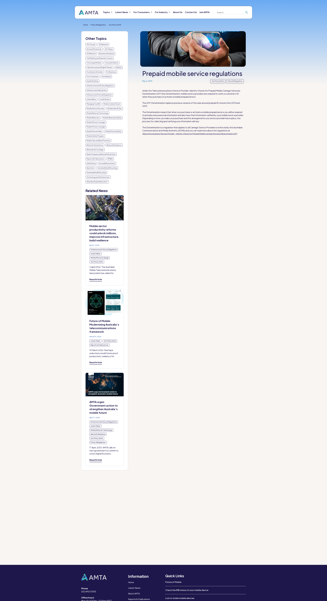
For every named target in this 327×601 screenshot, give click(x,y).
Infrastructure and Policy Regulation (100, 86)
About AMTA (134, 593)
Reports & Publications (95, 159)
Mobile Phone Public (94, 131)
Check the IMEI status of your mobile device (186, 590)
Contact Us (191, 12)
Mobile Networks (93, 118)
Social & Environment (107, 163)
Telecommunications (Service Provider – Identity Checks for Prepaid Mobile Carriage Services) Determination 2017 (189, 133)
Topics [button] (106, 12)
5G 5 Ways (109, 49)
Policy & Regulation (98, 25)
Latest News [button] (121, 12)
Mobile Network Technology (97, 113)
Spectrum (90, 168)
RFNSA (110, 159)
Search (246, 12)
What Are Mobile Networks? (97, 182)
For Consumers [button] (141, 12)
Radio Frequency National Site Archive (101, 154)
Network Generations (95, 145)
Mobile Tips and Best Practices (98, 141)
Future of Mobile (173, 582)
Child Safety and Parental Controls (100, 58)
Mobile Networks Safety (112, 118)
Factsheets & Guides (95, 72)
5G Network (91, 54)
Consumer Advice (111, 63)
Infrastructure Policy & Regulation (99, 95)
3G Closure (91, 44)
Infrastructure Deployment (97, 90)
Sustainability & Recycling (107, 168)
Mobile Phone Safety (113, 131)
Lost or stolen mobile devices (179, 598)
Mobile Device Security (95, 108)
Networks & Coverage (95, 150)
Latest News (91, 99)
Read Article (95, 279)
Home (85, 25)
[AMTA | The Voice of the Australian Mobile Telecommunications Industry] (88, 12)
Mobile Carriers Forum (111, 104)
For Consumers (92, 76)
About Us (177, 12)
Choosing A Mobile (94, 63)
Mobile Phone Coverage (96, 122)
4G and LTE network (94, 49)
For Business (111, 72)
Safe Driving (91, 163)
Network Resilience (114, 145)
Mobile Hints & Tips (114, 108)
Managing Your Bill (93, 104)
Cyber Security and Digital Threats (99, 67)
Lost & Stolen (105, 99)
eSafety (118, 67)
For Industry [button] (161, 12)
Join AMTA (204, 12)
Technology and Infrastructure (98, 177)
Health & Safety (92, 81)
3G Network (103, 44)
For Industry (106, 76)
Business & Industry (106, 54)
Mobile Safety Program (95, 136)
